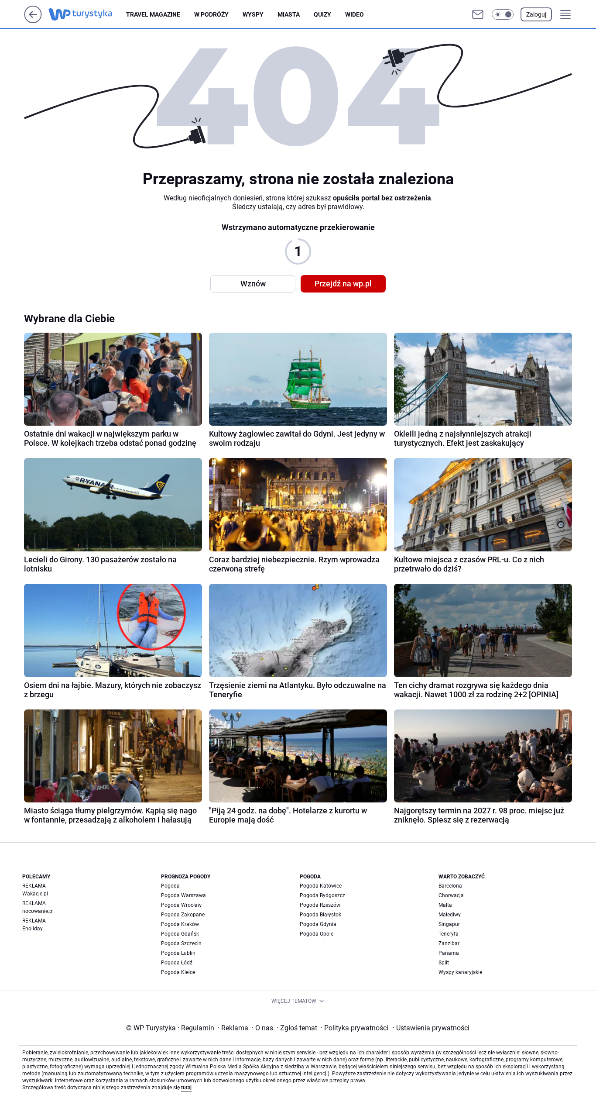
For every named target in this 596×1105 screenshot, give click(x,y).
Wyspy (253, 14)
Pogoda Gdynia (318, 924)
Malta (445, 905)
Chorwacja (451, 895)
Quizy (322, 14)
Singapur (449, 924)
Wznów (253, 283)
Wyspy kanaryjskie (460, 972)
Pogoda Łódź (176, 963)
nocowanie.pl (38, 911)
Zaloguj (536, 14)
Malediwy (449, 915)
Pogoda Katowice (321, 886)
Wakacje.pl (35, 894)
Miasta (288, 14)
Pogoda (170, 886)
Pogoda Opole (316, 934)
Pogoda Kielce (178, 972)
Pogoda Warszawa (183, 895)
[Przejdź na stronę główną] (33, 21)
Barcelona (450, 886)
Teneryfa (448, 934)
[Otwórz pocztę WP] (478, 14)
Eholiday (32, 929)
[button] (503, 14)
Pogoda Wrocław (181, 905)
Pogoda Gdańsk (180, 934)
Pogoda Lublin (178, 953)
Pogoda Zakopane (183, 915)
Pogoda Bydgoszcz (322, 895)
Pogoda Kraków (180, 924)
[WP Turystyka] (87, 14)
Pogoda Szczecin (181, 943)
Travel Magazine (153, 14)
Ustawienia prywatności (431, 1028)
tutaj (186, 1087)
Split (443, 963)
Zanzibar (448, 943)
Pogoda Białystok (320, 915)
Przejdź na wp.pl (343, 283)
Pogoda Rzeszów (320, 905)
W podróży (211, 14)
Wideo (354, 14)
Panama (448, 953)
